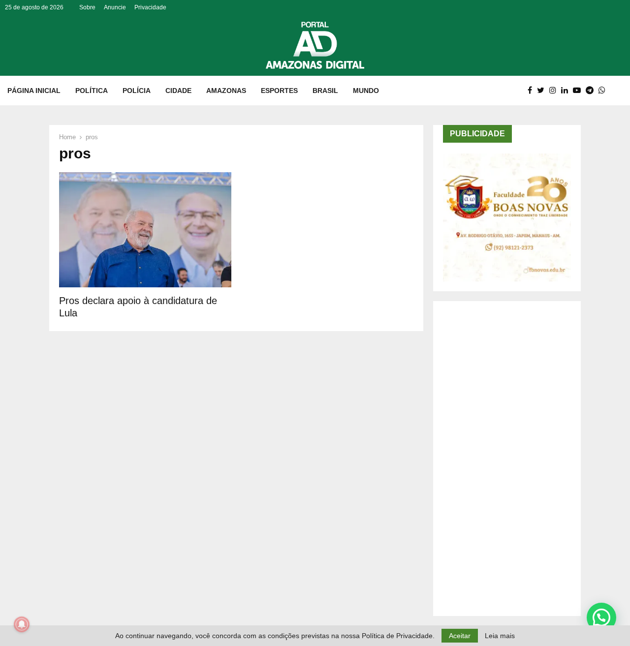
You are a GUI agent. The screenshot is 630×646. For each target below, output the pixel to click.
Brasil (325, 90)
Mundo (366, 90)
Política (91, 90)
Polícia (137, 90)
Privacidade (150, 7)
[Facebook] (532, 90)
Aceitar (460, 636)
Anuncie (115, 7)
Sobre (87, 7)
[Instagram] (555, 90)
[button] (601, 617)
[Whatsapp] (604, 90)
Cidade (178, 90)
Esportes (279, 90)
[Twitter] (543, 90)
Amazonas (226, 90)
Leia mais (500, 635)
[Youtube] (579, 90)
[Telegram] (592, 90)
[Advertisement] (507, 458)
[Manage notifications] (22, 624)
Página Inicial (34, 90)
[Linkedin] (567, 90)
